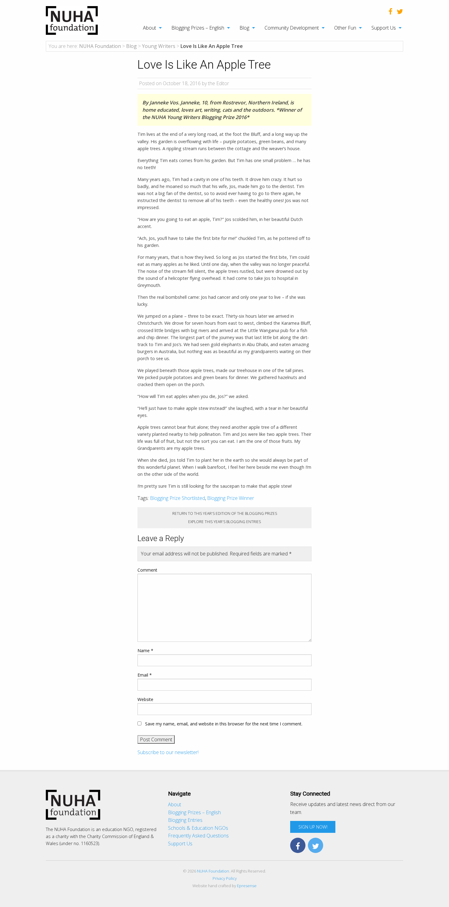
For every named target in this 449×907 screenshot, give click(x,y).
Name (145, 650)
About (149, 27)
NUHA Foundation (213, 871)
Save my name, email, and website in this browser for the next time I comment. (223, 724)
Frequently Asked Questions (198, 835)
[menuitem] (149, 28)
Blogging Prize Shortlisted (177, 498)
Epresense (247, 885)
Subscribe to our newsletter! (168, 752)
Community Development (292, 27)
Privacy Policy (225, 878)
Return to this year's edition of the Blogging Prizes (224, 513)
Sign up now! (312, 827)
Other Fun (345, 27)
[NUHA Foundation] (72, 19)
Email (144, 675)
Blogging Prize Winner (230, 498)
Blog (244, 27)
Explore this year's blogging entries (224, 521)
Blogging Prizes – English (197, 27)
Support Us (383, 27)
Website (145, 699)
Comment (147, 570)
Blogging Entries (185, 820)
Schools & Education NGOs (198, 828)
